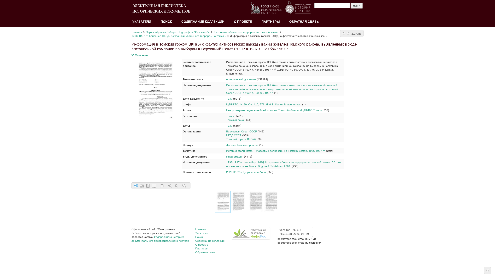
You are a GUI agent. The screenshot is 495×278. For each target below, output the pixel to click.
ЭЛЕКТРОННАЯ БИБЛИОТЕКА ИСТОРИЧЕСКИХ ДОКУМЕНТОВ (161, 8)
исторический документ (241, 79)
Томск (230, 116)
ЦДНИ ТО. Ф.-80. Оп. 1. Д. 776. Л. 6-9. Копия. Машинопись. (263, 104)
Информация (234, 156)
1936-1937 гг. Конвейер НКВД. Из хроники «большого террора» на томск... (178, 36)
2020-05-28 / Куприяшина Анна (246, 172)
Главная (136, 32)
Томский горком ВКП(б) (241, 139)
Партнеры (270, 21)
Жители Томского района (242, 145)
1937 (229, 98)
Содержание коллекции (202, 21)
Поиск (166, 21)
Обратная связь (304, 21)
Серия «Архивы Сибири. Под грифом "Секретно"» (178, 32)
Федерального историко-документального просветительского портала (160, 238)
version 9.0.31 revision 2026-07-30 (294, 231)
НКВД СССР (234, 135)
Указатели (141, 21)
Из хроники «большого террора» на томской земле (245, 32)
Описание (141, 55)
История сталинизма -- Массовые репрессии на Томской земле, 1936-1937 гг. (275, 151)
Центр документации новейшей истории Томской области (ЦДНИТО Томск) (274, 110)
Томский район (235, 120)
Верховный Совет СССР (241, 131)
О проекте (243, 21)
